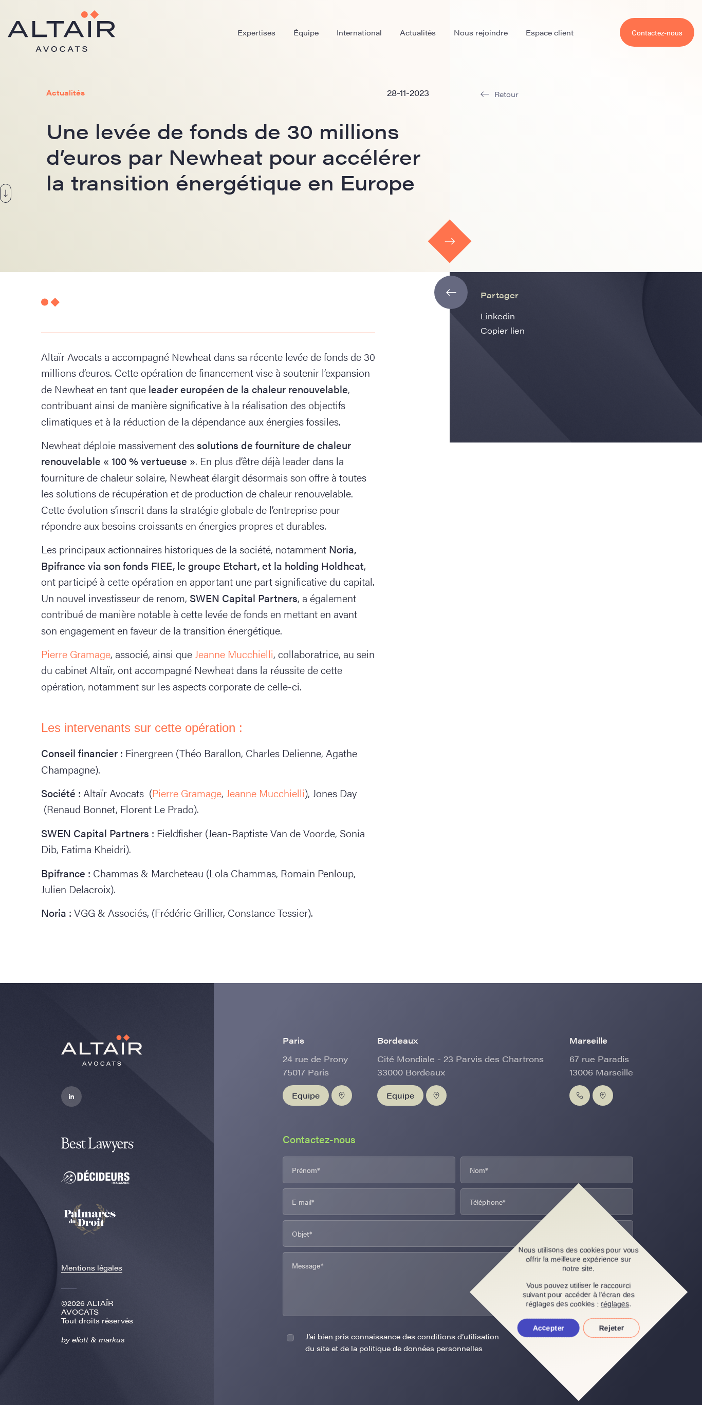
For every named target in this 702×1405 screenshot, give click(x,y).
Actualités (418, 32)
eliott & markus (98, 1339)
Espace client (550, 32)
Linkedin (498, 316)
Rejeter (611, 1328)
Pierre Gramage (75, 653)
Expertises (256, 32)
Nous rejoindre (481, 32)
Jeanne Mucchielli (234, 653)
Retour (506, 94)
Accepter (548, 1328)
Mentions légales (91, 1267)
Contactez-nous (657, 32)
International (359, 32)
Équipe (306, 32)
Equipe (306, 1095)
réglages (615, 1304)
